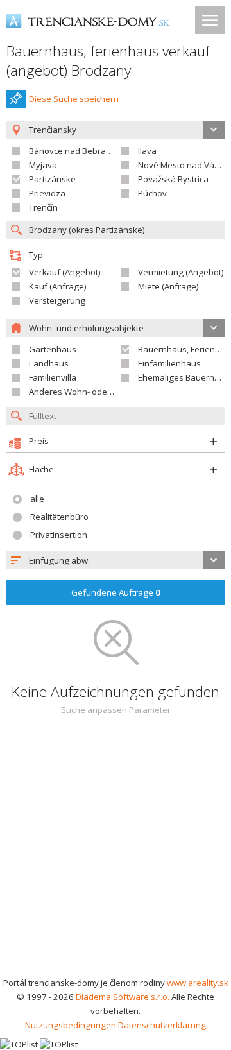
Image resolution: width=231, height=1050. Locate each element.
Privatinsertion (58, 534)
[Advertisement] (115, 853)
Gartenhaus (52, 349)
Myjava (43, 165)
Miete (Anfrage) (168, 286)
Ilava (147, 151)
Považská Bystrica (173, 179)
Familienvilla (52, 377)
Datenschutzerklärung (162, 1025)
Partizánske (52, 179)
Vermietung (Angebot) (181, 272)
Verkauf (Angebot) (65, 272)
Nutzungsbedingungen (70, 1025)
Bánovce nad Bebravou (75, 151)
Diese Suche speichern (74, 99)
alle (37, 498)
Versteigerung (57, 300)
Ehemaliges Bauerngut (182, 377)
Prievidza (47, 193)
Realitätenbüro (59, 516)
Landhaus (49, 363)
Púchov (152, 193)
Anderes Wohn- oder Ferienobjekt (95, 391)
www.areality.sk (197, 982)
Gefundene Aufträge (115, 592)
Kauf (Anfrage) (58, 286)
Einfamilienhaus (169, 363)
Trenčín (43, 207)
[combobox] (115, 560)
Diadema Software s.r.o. (122, 997)
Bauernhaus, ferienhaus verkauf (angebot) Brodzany (108, 60)
